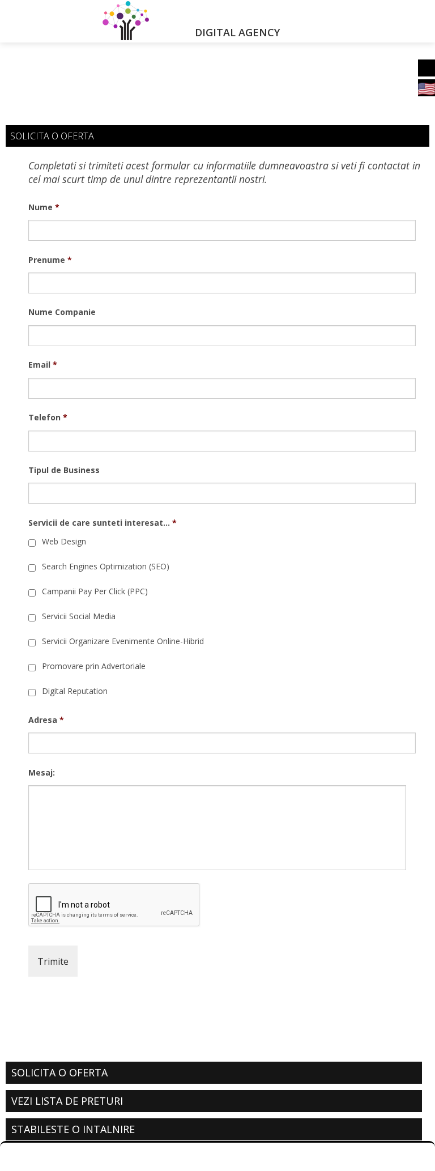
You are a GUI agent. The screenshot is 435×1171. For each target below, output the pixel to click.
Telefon (47, 417)
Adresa (46, 720)
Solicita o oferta (59, 1072)
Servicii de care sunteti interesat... (102, 523)
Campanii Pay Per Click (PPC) (95, 591)
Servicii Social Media (79, 616)
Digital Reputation (75, 690)
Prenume (50, 260)
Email (42, 365)
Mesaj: (41, 773)
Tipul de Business (64, 470)
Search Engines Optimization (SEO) (105, 566)
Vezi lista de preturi (67, 1101)
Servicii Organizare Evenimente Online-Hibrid (123, 641)
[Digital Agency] (109, 20)
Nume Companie (62, 312)
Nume (43, 207)
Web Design (64, 541)
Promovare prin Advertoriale (94, 666)
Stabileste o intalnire (73, 1129)
